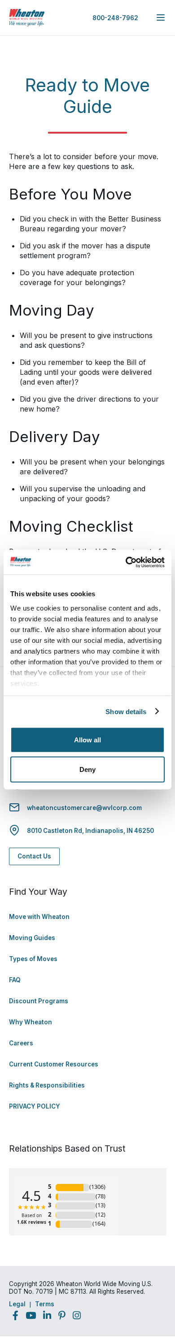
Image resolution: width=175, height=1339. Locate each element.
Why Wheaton (30, 1022)
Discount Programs (38, 1001)
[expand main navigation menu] (160, 17)
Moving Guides (32, 937)
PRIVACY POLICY (34, 1106)
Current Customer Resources (53, 1064)
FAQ (15, 980)
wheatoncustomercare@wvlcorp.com (84, 807)
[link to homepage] (27, 17)
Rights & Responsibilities (47, 1085)
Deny (87, 769)
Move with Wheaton (39, 916)
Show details (125, 711)
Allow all (87, 740)
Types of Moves (33, 958)
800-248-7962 (115, 18)
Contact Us (34, 856)
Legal (17, 1304)
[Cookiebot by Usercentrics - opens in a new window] (126, 562)
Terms (44, 1304)
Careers (21, 1043)
